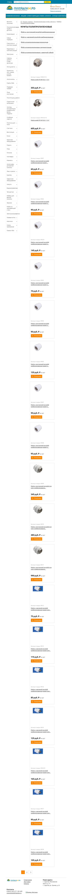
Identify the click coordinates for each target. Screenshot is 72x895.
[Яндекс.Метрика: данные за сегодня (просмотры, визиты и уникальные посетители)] (32, 892)
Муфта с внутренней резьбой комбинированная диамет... (40, 162)
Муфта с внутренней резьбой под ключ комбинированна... (41, 487)
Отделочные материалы (10, 102)
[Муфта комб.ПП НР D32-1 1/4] (42, 103)
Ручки (8, 136)
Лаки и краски (11, 171)
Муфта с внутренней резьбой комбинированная (38, 32)
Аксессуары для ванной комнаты (10, 165)
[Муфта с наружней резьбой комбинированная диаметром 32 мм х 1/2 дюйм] (42, 794)
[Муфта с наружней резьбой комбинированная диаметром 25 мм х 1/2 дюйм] (42, 672)
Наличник (10, 221)
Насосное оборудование (11, 140)
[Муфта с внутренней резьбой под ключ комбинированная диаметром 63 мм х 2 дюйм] (42, 550)
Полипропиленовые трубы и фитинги (12, 28)
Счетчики (9, 128)
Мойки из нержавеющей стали (11, 208)
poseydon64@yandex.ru (14, 893)
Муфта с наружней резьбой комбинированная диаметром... (41, 609)
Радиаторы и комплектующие (12, 49)
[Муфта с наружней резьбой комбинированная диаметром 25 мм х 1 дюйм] (42, 754)
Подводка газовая (10, 87)
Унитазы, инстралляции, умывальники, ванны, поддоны (11, 110)
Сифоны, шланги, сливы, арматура (10, 60)
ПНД (8, 149)
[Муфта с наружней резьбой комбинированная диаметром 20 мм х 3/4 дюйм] (42, 632)
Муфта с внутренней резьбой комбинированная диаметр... (40, 202)
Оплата (48, 16)
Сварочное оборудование (11, 179)
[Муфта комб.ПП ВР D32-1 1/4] (42, 62)
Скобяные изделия (10, 118)
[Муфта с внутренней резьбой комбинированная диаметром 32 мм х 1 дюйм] (42, 347)
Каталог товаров (28, 21)
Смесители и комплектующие (12, 44)
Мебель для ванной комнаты (10, 197)
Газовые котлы (11, 217)
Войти (10, 2)
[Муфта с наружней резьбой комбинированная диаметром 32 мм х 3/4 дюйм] (42, 835)
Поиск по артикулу (55, 11)
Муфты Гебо (10, 83)
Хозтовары (10, 157)
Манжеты (9, 160)
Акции (23, 16)
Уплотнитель (11, 79)
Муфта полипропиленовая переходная (34, 42)
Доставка (40, 16)
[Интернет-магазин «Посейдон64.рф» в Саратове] (21, 12)
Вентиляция (10, 132)
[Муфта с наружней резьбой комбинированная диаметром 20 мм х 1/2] (42, 591)
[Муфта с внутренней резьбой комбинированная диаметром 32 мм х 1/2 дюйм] (42, 388)
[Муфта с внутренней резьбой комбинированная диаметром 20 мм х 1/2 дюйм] (42, 144)
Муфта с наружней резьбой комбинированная (37, 37)
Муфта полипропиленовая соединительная (36, 47)
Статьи (55, 16)
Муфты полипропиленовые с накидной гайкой (37, 52)
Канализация (11, 34)
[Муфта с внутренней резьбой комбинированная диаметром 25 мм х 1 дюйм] (42, 225)
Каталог (16, 16)
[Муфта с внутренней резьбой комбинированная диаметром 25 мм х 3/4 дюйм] (42, 306)
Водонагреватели (12, 188)
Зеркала (9, 203)
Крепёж (9, 175)
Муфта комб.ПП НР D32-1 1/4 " (40, 120)
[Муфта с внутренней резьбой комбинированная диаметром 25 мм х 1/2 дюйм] (42, 266)
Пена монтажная (10, 93)
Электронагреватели (12, 214)
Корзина (59, 5)
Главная (9, 16)
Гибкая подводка (9, 38)
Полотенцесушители (12, 98)
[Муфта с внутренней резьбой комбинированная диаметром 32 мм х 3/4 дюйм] (42, 428)
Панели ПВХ (10, 230)
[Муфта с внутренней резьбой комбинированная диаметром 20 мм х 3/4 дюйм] (42, 184)
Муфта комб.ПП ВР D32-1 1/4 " (40, 80)
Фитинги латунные (10, 22)
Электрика (10, 54)
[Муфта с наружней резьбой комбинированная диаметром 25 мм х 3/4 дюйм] (42, 713)
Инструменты (11, 67)
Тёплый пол (10, 192)
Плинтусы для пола (11, 123)
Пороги (9, 145)
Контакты (62, 16)
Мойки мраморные (10, 226)
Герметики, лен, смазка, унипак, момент (10, 73)
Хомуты (9, 184)
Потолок (9, 153)
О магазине (31, 16)
